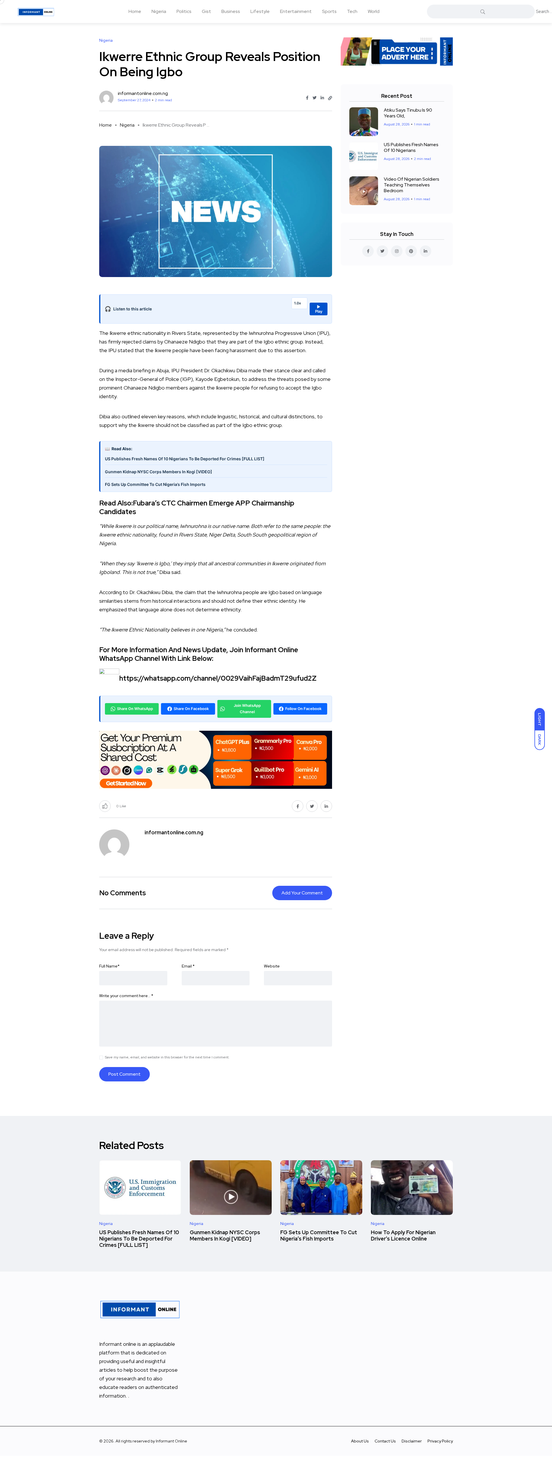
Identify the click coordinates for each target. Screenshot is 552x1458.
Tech (352, 11)
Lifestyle (260, 11)
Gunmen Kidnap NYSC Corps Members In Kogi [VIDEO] (158, 471)
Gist (206, 11)
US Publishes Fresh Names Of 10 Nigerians (411, 147)
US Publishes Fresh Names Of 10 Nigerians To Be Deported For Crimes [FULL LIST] (184, 458)
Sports (329, 11)
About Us (360, 1441)
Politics (184, 11)
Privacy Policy (440, 1441)
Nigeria (159, 11)
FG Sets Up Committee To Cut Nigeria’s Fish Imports (155, 484)
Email (188, 966)
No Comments (122, 892)
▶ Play (318, 309)
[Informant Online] (36, 11)
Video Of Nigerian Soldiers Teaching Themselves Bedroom (411, 185)
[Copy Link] (330, 98)
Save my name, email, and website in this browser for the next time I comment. (167, 1057)
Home (135, 11)
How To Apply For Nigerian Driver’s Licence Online (403, 1235)
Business (230, 11)
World (373, 11)
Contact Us (385, 1441)
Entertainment (296, 11)
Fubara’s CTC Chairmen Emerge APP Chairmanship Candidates (196, 507)
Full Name (109, 966)
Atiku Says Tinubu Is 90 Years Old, (408, 113)
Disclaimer (412, 1441)
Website (272, 966)
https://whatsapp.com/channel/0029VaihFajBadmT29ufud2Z (218, 678)
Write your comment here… (126, 995)
